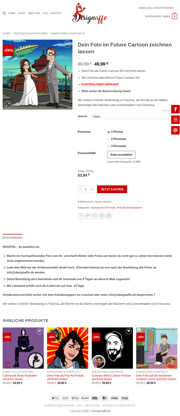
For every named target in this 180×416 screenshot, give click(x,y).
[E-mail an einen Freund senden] (95, 216)
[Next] (177, 359)
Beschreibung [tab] (12, 237)
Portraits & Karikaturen (30, 33)
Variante (82, 116)
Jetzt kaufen (112, 189)
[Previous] (2, 359)
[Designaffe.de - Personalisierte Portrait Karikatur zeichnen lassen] (90, 13)
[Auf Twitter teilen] (88, 216)
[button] (156, 8)
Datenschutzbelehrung (118, 405)
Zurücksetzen (169, 111)
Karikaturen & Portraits (68, 33)
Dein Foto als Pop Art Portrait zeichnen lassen (65, 377)
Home (12, 13)
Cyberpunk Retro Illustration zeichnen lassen (20, 377)
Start (7, 33)
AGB (79, 405)
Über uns (34, 13)
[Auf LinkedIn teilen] (109, 216)
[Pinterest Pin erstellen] (102, 216)
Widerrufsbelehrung (59, 405)
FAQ (45, 13)
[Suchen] (4, 13)
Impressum (92, 405)
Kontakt (56, 13)
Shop (21, 13)
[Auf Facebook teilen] (81, 216)
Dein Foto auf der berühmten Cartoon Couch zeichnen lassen (156, 377)
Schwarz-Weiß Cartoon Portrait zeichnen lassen (111, 377)
